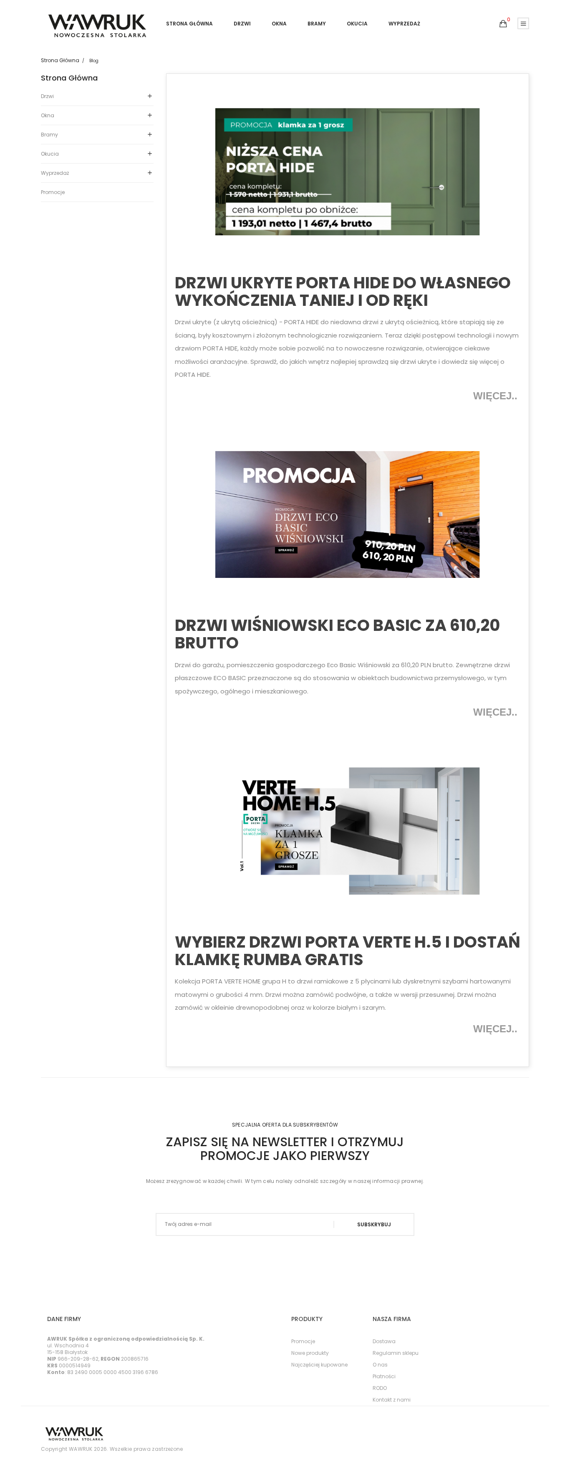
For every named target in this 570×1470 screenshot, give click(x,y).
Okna (47, 115)
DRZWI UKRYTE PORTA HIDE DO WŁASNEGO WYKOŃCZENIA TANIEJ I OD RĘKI (343, 291)
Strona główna (69, 78)
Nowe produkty (310, 1353)
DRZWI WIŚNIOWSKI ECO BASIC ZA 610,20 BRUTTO (337, 634)
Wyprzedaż (55, 173)
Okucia (50, 153)
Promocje (53, 192)
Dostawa (384, 1341)
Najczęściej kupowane (319, 1364)
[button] (503, 24)
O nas (380, 1364)
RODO (380, 1388)
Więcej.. (496, 396)
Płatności (384, 1376)
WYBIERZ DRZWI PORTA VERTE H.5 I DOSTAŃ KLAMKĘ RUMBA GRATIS (347, 951)
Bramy (49, 134)
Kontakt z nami (392, 1399)
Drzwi (47, 96)
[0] (503, 24)
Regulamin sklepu (396, 1353)
